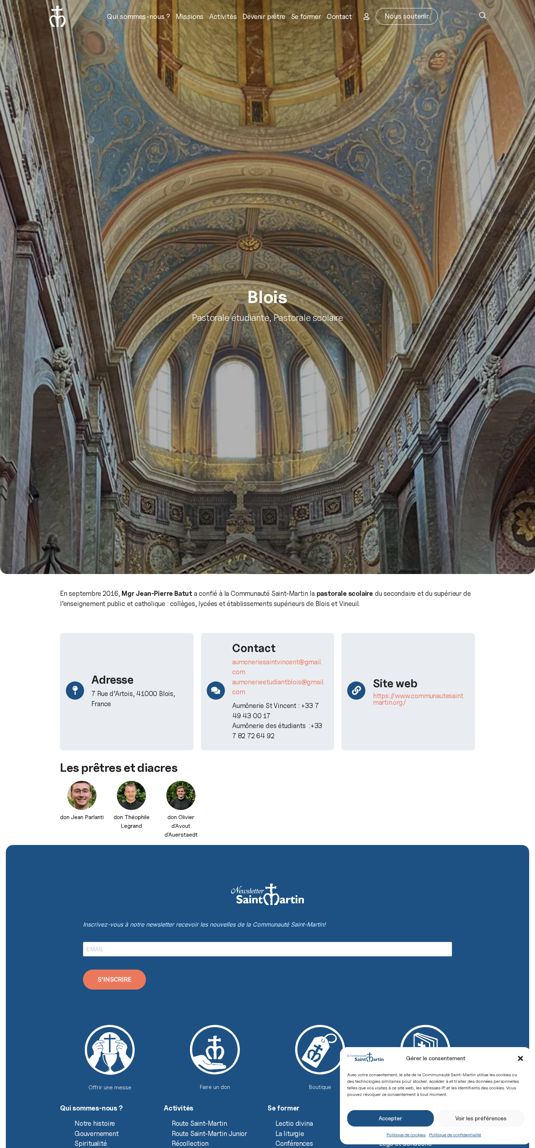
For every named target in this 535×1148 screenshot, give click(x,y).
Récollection (190, 1143)
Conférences (294, 1143)
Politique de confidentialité (455, 1134)
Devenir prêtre (263, 16)
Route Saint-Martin (199, 1123)
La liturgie (290, 1133)
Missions (189, 16)
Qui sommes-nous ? (138, 16)
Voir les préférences (481, 1118)
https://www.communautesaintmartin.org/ (418, 699)
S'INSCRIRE (114, 979)
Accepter (390, 1118)
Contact (339, 16)
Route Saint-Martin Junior (209, 1133)
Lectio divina (294, 1123)
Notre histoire (95, 1123)
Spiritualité (91, 1143)
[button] (520, 1058)
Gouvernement (97, 1133)
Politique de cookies (406, 1134)
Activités (223, 16)
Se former (306, 16)
